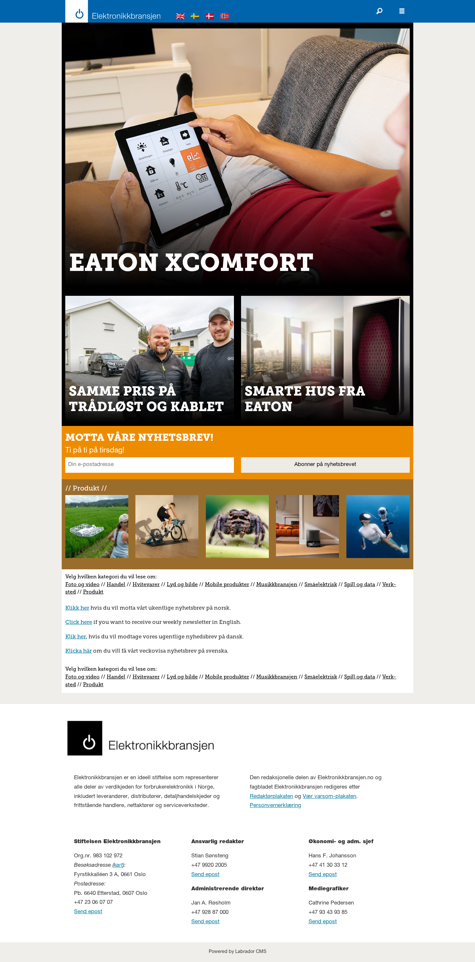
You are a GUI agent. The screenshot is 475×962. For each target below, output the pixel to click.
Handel (116, 584)
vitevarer (148, 584)
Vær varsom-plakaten (329, 797)
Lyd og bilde (182, 584)
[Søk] (379, 11)
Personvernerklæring (275, 806)
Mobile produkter (227, 584)
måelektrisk (322, 584)
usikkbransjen (279, 584)
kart (118, 865)
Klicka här (78, 650)
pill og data (361, 584)
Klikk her (77, 608)
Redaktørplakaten (271, 797)
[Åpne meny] (401, 11)
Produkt (93, 592)
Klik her (75, 636)
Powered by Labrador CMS (237, 952)
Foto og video (82, 584)
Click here (78, 622)
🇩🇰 (210, 17)
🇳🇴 (225, 17)
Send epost (88, 912)
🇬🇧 (180, 17)
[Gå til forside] (111, 11)
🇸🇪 (195, 17)
